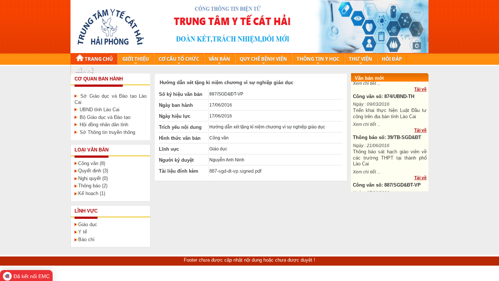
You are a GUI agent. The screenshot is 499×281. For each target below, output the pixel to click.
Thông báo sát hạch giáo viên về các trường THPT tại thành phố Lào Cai (390, 156)
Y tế (82, 232)
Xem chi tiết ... (366, 122)
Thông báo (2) (92, 185)
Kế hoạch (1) (91, 193)
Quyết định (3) (93, 170)
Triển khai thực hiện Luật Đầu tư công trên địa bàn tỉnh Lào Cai (390, 112)
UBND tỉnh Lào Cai (99, 109)
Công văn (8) (91, 163)
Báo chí (86, 239)
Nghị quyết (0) (93, 178)
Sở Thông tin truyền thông (107, 132)
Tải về (420, 87)
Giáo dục (87, 224)
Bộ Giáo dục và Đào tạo (105, 117)
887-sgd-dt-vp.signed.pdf (235, 171)
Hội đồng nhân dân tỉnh (104, 124)
